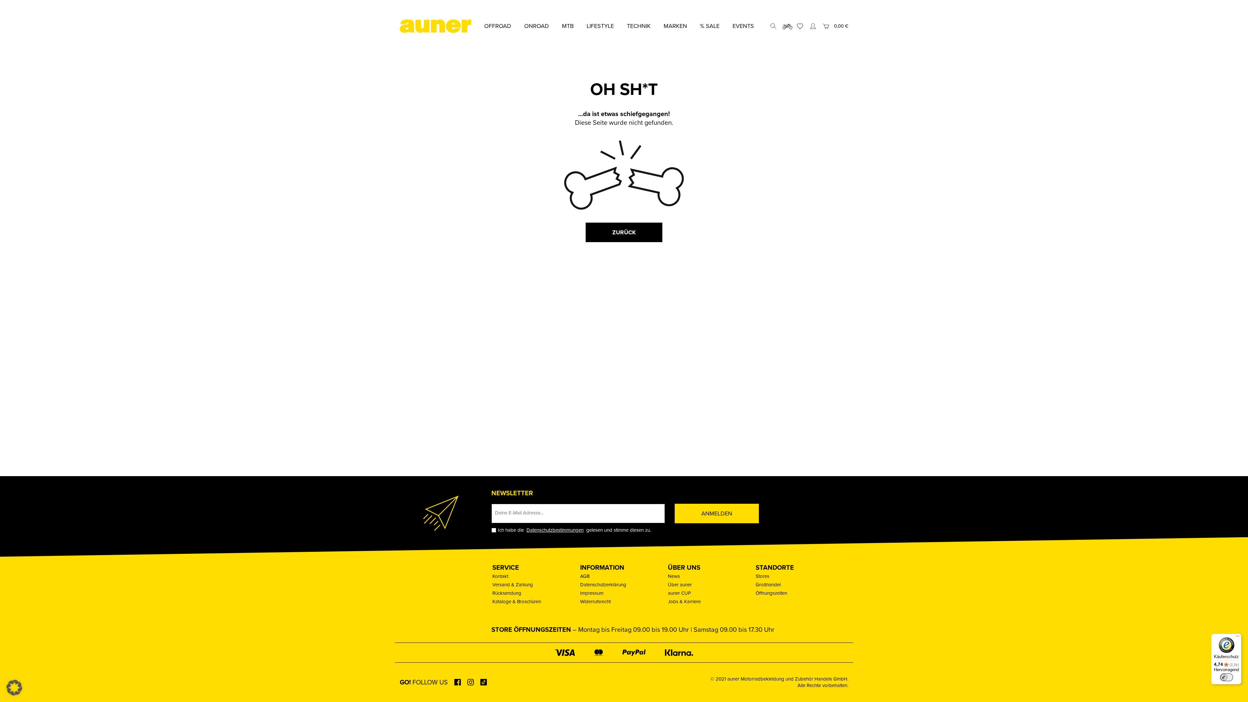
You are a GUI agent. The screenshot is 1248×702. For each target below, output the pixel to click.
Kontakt (500, 576)
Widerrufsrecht (595, 601)
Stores (762, 576)
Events (743, 26)
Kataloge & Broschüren (516, 601)
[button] (14, 687)
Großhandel (768, 584)
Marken (675, 26)
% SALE (710, 26)
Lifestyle (600, 26)
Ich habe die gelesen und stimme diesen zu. (574, 530)
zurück (624, 232)
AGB (585, 576)
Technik (639, 26)
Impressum (592, 593)
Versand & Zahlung (512, 584)
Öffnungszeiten (771, 593)
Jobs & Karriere (684, 601)
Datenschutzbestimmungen (555, 530)
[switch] (1226, 677)
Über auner (680, 584)
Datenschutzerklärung (603, 584)
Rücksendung (506, 593)
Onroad (536, 26)
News (674, 576)
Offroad (497, 26)
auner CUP (679, 593)
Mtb (568, 26)
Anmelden (716, 513)
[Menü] (1238, 638)
